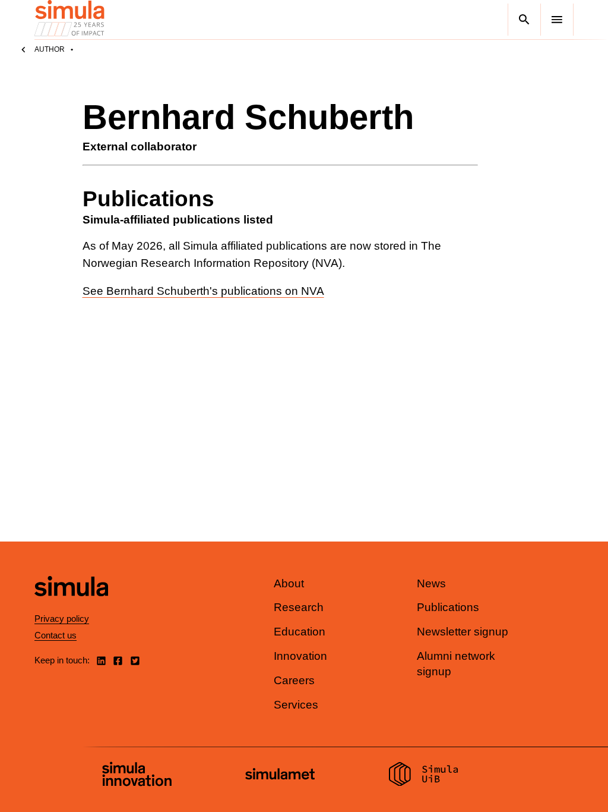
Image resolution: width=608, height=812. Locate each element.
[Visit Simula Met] (280, 775)
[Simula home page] (71, 606)
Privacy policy (61, 618)
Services (296, 704)
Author (49, 49)
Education (299, 631)
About (289, 583)
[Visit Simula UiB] (423, 775)
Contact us (55, 635)
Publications (448, 607)
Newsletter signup (462, 631)
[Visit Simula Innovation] (137, 775)
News (431, 583)
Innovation (300, 656)
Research (299, 607)
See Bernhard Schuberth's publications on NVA (203, 291)
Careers (294, 680)
